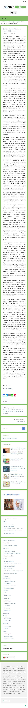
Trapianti (5, 631)
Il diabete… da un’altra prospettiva (12, 553)
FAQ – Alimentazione (9, 533)
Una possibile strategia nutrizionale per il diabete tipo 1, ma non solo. (18, 476)
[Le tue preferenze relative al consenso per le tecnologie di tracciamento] (25, 705)
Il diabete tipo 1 (6, 578)
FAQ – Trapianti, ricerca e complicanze (13, 528)
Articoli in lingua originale (9, 540)
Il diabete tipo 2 (6, 598)
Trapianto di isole (8, 636)
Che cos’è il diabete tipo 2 (10, 603)
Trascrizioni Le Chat (9, 556)
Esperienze (5, 548)
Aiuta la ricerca (7, 618)
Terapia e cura (7, 595)
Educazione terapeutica (10, 586)
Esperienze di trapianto (9, 551)
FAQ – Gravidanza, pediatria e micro (13, 531)
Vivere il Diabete (8, 388)
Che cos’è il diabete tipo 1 (10, 581)
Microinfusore (7, 626)
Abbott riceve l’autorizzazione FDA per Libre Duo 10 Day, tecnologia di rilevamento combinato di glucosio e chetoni (14, 451)
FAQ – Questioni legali (9, 526)
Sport (6, 401)
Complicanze (7, 583)
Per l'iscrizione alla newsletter (10, 438)
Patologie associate (9, 588)
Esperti (4, 521)
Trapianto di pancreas (9, 638)
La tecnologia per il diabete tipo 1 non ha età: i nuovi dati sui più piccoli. (18, 468)
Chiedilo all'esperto (11, 495)
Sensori (6, 628)
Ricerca (4, 615)
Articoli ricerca (7, 620)
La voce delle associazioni (10, 545)
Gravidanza (5, 576)
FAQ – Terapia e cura (9, 524)
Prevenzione (7, 608)
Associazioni (6, 542)
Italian (6, 657)
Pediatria (6, 590)
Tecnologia (5, 623)
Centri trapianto (7, 634)
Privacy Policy (6, 700)
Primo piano (6, 613)
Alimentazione (7, 601)
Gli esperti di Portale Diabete (10, 519)
